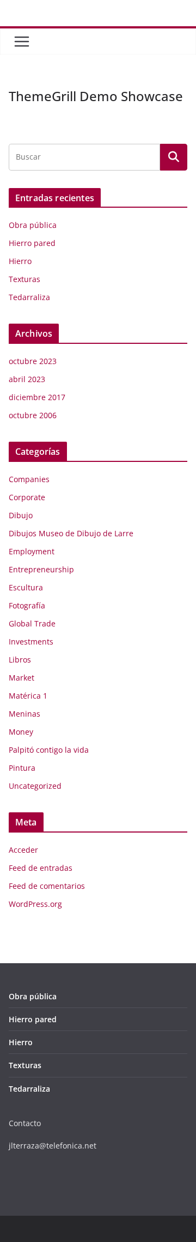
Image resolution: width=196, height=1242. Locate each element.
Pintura (22, 768)
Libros (20, 659)
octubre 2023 (33, 361)
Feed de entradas (40, 868)
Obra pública (33, 225)
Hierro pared (32, 243)
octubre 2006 (33, 415)
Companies (29, 479)
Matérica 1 (28, 695)
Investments (31, 641)
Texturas (24, 279)
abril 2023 (27, 379)
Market (21, 677)
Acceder (23, 850)
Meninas (24, 713)
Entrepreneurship (41, 569)
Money (21, 732)
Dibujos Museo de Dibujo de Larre (71, 533)
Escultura (26, 587)
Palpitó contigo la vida (49, 750)
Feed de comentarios (47, 886)
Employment (31, 551)
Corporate (27, 497)
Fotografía (27, 605)
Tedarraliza (29, 297)
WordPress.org (35, 904)
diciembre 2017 (37, 397)
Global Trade (32, 623)
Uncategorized (35, 786)
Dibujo (21, 515)
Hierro (20, 261)
